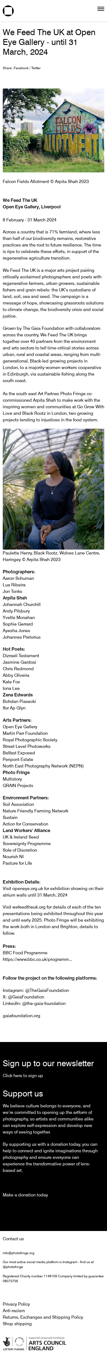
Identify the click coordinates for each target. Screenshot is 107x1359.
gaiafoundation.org (21, 1015)
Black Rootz (34, 413)
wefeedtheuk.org (29, 907)
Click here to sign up (23, 1075)
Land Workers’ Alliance (26, 830)
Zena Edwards (18, 694)
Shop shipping (17, 1323)
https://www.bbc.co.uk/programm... (37, 959)
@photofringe (13, 1267)
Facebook (21, 68)
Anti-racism (14, 1310)
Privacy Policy (16, 1304)
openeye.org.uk (27, 888)
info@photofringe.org (18, 1253)
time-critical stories (66, 348)
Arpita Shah (44, 400)
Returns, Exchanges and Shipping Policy (43, 1317)
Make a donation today (25, 1194)
